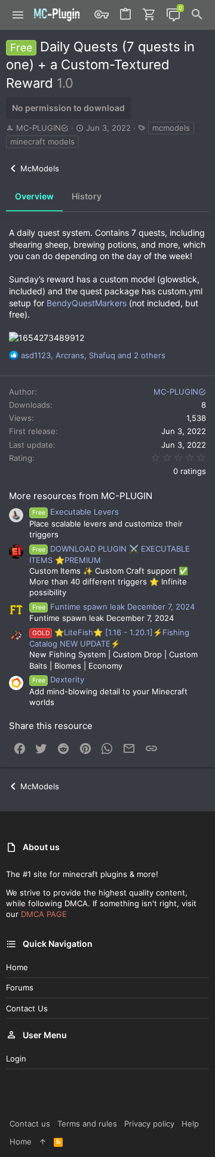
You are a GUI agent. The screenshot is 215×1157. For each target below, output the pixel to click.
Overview (34, 196)
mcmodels (171, 128)
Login (16, 1058)
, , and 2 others (93, 355)
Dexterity (58, 679)
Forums (19, 987)
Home (17, 967)
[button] (18, 15)
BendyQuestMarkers (88, 303)
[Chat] (173, 14)
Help (190, 1123)
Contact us (27, 1008)
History (87, 196)
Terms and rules (87, 1123)
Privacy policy (149, 1123)
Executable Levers (75, 511)
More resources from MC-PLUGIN (80, 495)
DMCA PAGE (44, 914)
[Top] (42, 1141)
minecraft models (42, 141)
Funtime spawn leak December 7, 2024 (113, 606)
